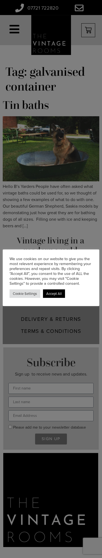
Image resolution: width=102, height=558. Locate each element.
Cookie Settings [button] (25, 293)
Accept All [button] (54, 293)
